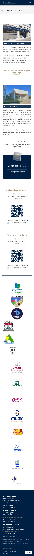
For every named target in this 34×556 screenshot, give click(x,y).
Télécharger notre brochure (17, 172)
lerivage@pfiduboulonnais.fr (10, 531)
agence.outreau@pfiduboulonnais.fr (13, 517)
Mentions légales (7, 548)
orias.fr (4, 546)
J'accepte (28, 552)
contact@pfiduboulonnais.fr (10, 503)
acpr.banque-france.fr (13, 546)
